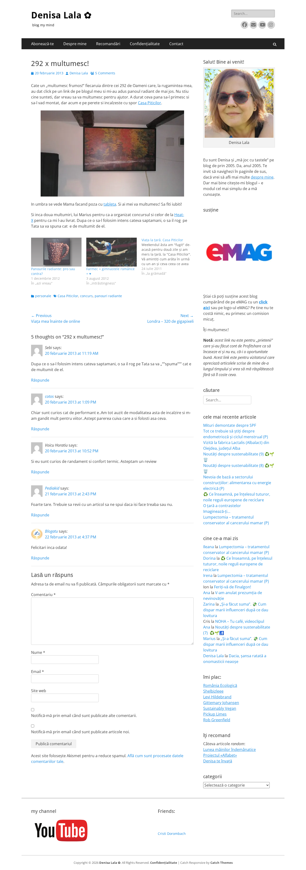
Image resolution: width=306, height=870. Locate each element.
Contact (176, 43)
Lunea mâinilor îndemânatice (229, 749)
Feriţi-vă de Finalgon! (232, 587)
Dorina (209, 558)
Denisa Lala (79, 73)
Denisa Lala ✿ (61, 15)
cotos (49, 396)
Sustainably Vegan (219, 708)
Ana (206, 592)
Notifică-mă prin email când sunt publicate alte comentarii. (84, 715)
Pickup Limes (215, 714)
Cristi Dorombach (172, 833)
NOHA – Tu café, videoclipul (239, 621)
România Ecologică (220, 685)
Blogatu (51, 531)
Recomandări (108, 43)
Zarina (209, 604)
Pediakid (52, 488)
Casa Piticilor (149, 102)
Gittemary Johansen (221, 702)
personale (43, 296)
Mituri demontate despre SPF (229, 425)
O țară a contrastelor (222, 505)
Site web (38, 690)
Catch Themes (221, 862)
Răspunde (40, 380)
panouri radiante (108, 296)
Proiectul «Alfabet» (220, 755)
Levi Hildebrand (217, 697)
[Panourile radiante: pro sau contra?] (56, 252)
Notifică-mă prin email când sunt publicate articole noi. (80, 731)
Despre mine (75, 43)
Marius (209, 638)
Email (37, 671)
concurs (86, 296)
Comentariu (43, 594)
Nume (38, 652)
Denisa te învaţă (217, 761)
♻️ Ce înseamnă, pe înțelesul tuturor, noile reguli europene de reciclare (237, 564)
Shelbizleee (213, 691)
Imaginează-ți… (216, 511)
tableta (110, 204)
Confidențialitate (145, 43)
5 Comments (105, 73)
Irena (208, 575)
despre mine (262, 177)
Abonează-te (42, 43)
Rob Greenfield (216, 719)
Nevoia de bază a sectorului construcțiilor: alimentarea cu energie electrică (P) (237, 482)
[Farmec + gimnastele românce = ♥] (111, 252)
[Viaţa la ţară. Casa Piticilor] (169, 257)
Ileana (208, 546)
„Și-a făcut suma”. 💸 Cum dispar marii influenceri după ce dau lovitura (235, 610)
